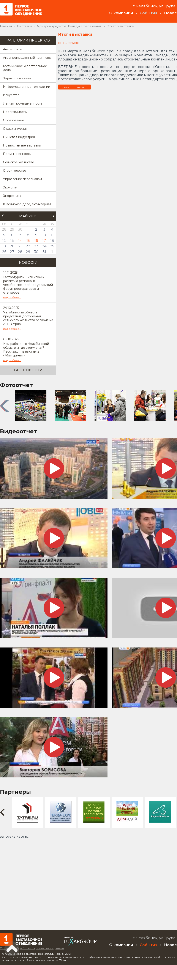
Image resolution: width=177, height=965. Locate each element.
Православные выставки (22, 145)
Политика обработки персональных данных (32, 948)
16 (36, 241)
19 (4, 246)
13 (12, 241)
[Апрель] (2, 215)
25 (52, 246)
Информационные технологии (26, 87)
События (149, 13)
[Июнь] (53, 215)
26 (4, 252)
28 (20, 252)
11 (52, 235)
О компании (121, 13)
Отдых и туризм (15, 129)
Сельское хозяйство (18, 162)
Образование (13, 120)
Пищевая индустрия (19, 137)
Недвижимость (15, 112)
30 (36, 252)
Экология (10, 187)
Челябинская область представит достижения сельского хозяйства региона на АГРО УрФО (28, 318)
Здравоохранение (17, 78)
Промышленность (17, 154)
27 (12, 252)
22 (28, 246)
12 (4, 241)
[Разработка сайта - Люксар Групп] (80, 945)
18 (52, 241)
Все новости (28, 370)
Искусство (11, 95)
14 (20, 241)
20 (12, 246)
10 (44, 235)
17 (44, 241)
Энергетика (12, 196)
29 (28, 252)
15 (28, 241)
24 (44, 246)
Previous (5, 406)
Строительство (14, 171)
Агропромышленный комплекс (27, 58)
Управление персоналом (22, 179)
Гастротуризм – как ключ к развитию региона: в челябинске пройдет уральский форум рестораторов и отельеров (28, 284)
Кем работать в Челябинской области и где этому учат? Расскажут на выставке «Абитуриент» (26, 349)
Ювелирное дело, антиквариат (27, 204)
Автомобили (12, 49)
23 (36, 246)
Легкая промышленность (22, 103)
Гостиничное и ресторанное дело (25, 68)
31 (44, 252)
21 (20, 246)
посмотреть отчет (74, 87)
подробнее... (12, 297)
